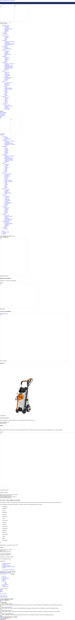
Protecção (4, 96)
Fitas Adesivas (7, 78)
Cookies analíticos (4, 610)
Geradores (6, 52)
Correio (6, 168)
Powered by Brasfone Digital (5, 572)
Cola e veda (7, 104)
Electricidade (4, 46)
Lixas (6, 86)
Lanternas (6, 53)
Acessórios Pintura (8, 82)
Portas (6, 171)
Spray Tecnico (7, 109)
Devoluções (4, 564)
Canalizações (7, 42)
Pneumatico (7, 68)
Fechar (1, 589)
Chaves (3, 35)
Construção (4, 40)
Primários (6, 92)
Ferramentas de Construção (10, 43)
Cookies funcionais (4, 607)
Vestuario (6, 102)
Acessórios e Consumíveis (9, 41)
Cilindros (6, 58)
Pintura (3, 81)
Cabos (6, 73)
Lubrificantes (7, 108)
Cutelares (6, 76)
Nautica (6, 90)
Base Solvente (7, 84)
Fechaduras (7, 59)
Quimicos (4, 103)
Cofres (6, 38)
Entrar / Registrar (5, 586)
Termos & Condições (6, 565)
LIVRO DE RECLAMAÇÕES (8, 569)
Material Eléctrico (8, 48)
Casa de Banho (7, 75)
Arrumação (7, 196)
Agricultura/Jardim (5, 25)
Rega (6, 31)
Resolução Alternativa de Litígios (8, 566)
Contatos (4, 567)
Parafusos (6, 211)
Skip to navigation (3, 0)
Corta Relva (7, 27)
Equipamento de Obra (9, 65)
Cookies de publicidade (5, 613)
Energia (3, 49)
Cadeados (6, 37)
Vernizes (6, 95)
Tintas (6, 94)
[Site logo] (7, 21)
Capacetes (6, 152)
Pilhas (6, 55)
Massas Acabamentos (9, 89)
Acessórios (7, 26)
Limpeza (6, 34)
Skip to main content (11, 0)
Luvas (6, 101)
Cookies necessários (5, 603)
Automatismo (7, 72)
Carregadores (7, 51)
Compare (4, 585)
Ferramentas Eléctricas (9, 66)
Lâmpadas (6, 47)
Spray (6, 93)
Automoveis (7, 36)
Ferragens (4, 56)
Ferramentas (4, 62)
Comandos (7, 167)
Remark (9, 607)
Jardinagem (7, 29)
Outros (6, 39)
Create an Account (3, 595)
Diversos (6, 85)
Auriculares (7, 97)
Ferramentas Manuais (9, 28)
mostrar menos (4, 602)
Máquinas (6, 30)
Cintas (6, 99)
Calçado (6, 98)
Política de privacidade (6, 563)
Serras (6, 70)
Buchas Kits (7, 57)
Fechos (6, 60)
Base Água (7, 83)
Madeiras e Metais (8, 88)
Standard (10, 603)
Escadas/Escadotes (8, 77)
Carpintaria (4, 33)
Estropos (6, 100)
